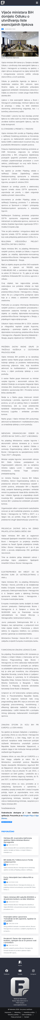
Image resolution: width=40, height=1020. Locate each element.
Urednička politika (29, 1012)
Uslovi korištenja (27, 1014)
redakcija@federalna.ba (20, 1005)
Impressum (8, 1012)
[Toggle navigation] (37, 2)
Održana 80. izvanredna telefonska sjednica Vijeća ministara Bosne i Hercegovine (18, 840)
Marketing (17, 1012)
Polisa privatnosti (16, 1017)
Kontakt (26, 1017)
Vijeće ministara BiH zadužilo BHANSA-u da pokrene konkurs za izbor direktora (20, 898)
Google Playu (28, 816)
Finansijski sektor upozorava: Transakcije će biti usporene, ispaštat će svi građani (20, 919)
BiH (2, 29)
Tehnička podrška (13, 1014)
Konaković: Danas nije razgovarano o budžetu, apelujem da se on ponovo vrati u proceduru (20, 940)
